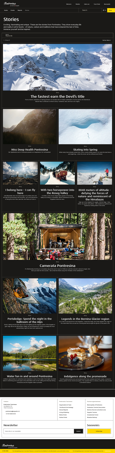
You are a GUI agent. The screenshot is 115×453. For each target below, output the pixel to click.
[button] (6, 10)
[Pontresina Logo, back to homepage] (11, 4)
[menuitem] (13, 10)
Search (7, 34)
